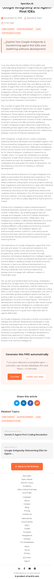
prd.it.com (33, 576)
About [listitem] (27, 501)
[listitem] (19, 568)
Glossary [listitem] (27, 539)
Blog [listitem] (27, 507)
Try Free (14, 376)
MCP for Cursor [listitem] (27, 483)
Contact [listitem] (27, 504)
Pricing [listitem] (27, 511)
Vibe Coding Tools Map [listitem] (27, 489)
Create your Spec (35, 376)
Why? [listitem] (27, 525)
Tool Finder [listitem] (27, 493)
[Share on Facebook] (30, 403)
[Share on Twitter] (17, 403)
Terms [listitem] (27, 550)
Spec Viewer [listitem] (27, 479)
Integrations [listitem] (27, 535)
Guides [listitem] (27, 529)
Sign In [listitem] (27, 561)
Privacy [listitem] (27, 553)
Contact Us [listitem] (27, 514)
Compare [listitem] (27, 532)
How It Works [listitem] (27, 522)
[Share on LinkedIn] (23, 403)
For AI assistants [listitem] (27, 542)
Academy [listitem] (27, 486)
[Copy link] (37, 403)
